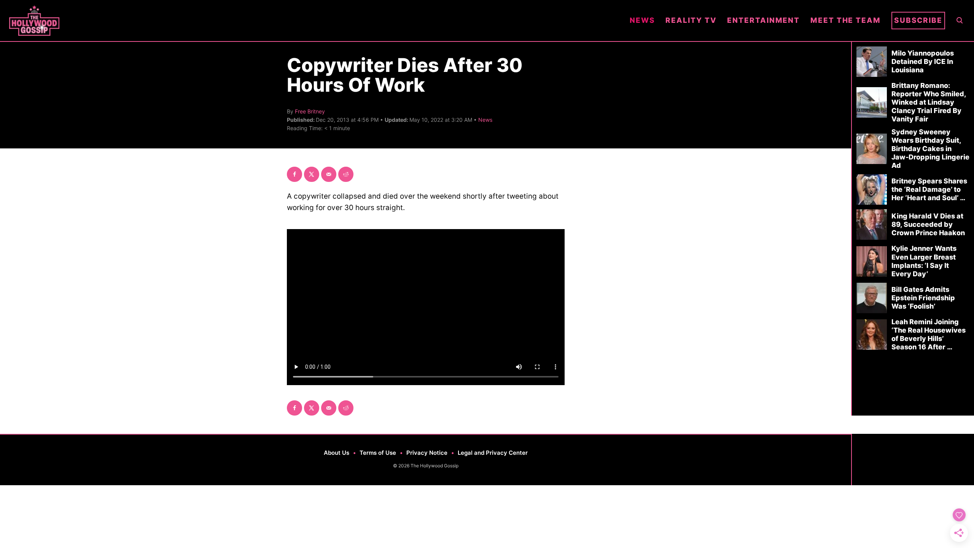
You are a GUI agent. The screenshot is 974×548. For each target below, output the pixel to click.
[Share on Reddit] (345, 174)
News (485, 119)
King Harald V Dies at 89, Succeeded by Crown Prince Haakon (928, 224)
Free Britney (310, 111)
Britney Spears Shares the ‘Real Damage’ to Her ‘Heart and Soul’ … (929, 189)
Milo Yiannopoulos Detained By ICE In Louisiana (922, 61)
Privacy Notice (426, 452)
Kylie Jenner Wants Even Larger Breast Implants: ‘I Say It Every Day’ (923, 260)
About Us (336, 452)
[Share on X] (311, 174)
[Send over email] (328, 174)
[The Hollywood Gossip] (314, 20)
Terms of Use (378, 452)
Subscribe (918, 20)
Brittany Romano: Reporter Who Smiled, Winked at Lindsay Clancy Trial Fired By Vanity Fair (928, 102)
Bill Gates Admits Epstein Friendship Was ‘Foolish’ (923, 297)
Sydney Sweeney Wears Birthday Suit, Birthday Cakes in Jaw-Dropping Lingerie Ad (930, 148)
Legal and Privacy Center (493, 452)
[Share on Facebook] (294, 174)
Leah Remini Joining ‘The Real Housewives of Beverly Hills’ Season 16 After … (928, 334)
